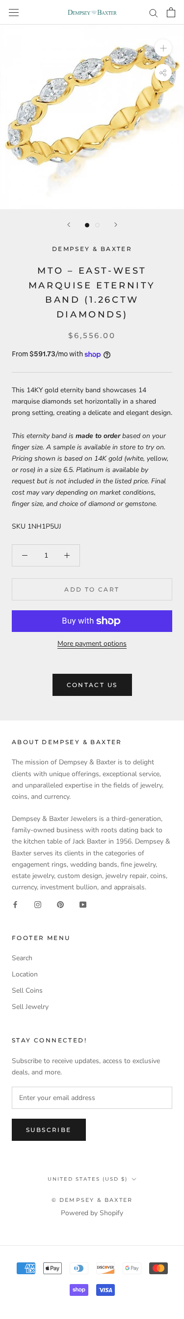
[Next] (115, 224)
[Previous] (68, 224)
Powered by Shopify (92, 1213)
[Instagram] (37, 904)
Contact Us (92, 685)
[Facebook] (15, 904)
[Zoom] (163, 48)
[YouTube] (82, 904)
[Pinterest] (60, 904)
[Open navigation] (14, 12)
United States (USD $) (88, 1179)
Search (22, 958)
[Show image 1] (87, 225)
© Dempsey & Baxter (92, 1199)
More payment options (92, 643)
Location (25, 974)
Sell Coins (27, 990)
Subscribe (49, 1129)
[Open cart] (171, 12)
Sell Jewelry (30, 1006)
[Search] (153, 12)
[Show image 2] (97, 225)
